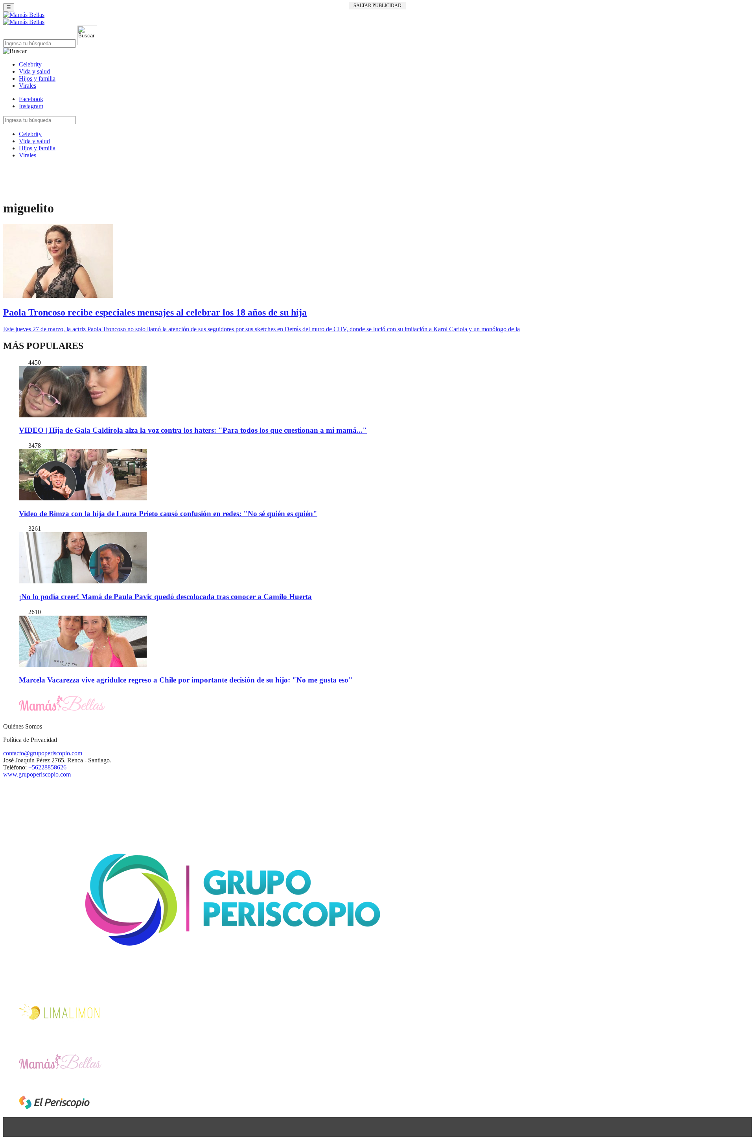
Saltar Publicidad (377, 5)
